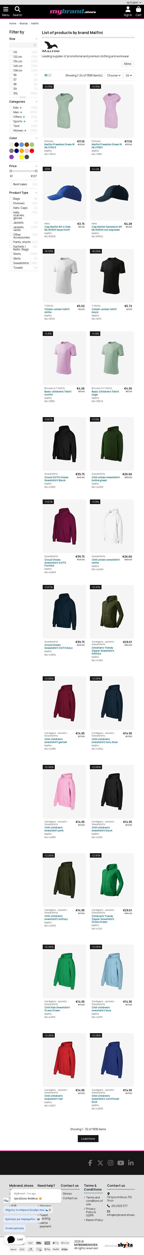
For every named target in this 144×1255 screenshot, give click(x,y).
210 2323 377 (119, 1206)
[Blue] (21, 144)
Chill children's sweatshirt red (53, 1097)
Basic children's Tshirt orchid (57, 393)
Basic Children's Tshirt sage (105, 393)
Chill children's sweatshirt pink (54, 829)
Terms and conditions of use (94, 1201)
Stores (67, 1193)
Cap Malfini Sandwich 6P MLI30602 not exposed (107, 228)
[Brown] (27, 144)
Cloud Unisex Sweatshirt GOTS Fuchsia (55, 562)
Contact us (70, 1198)
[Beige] (11, 144)
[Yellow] (21, 157)
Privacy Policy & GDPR (91, 1212)
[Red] (32, 151)
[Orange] (21, 151)
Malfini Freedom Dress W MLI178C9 (59, 146)
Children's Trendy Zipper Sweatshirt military (103, 650)
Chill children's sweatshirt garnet (55, 740)
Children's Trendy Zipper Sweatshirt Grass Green (103, 919)
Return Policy (94, 1220)
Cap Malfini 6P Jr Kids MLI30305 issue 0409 (57, 228)
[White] (16, 157)
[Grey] (11, 151)
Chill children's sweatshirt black (102, 829)
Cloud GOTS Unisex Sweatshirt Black (56, 479)
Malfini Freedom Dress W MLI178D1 (107, 146)
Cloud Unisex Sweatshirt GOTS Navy (58, 646)
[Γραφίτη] (27, 157)
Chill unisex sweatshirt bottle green (106, 479)
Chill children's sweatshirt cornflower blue (105, 1098)
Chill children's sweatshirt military (56, 917)
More (127, 64)
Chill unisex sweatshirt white (106, 561)
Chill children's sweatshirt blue (101, 1009)
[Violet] (11, 157)
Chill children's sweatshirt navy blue (104, 740)
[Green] (32, 144)
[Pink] (27, 151)
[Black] (16, 144)
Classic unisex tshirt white (57, 310)
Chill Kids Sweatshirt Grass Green (57, 1009)
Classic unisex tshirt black (104, 310)
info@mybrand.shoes (121, 1215)
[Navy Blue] (16, 151)
